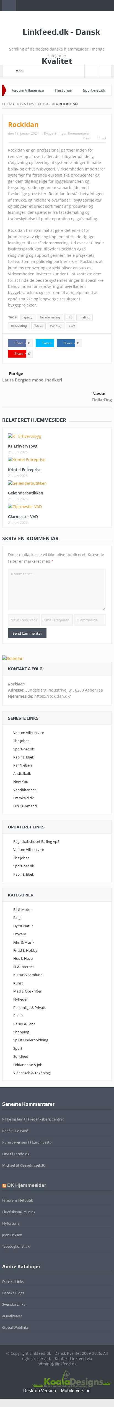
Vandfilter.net (24, 789)
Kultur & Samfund (28, 974)
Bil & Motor (22, 909)
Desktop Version (39, 1390)
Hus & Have (26, 104)
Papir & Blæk (23, 757)
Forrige (16, 373)
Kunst (18, 983)
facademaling (50, 317)
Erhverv (19, 933)
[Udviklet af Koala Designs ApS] (72, 1378)
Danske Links (13, 1281)
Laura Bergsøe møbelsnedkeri (32, 380)
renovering (19, 326)
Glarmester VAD (23, 516)
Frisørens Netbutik (17, 1200)
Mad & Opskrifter (27, 991)
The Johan (63, 90)
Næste (98, 393)
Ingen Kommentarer (74, 133)
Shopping (21, 1031)
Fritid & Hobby (25, 950)
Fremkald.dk (23, 797)
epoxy (28, 317)
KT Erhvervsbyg (22, 446)
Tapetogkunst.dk (16, 1246)
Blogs (17, 917)
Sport (17, 1048)
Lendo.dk (21, 1153)
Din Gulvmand (25, 805)
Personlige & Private (29, 1007)
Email (101, 138)
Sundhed (20, 1056)
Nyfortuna (10, 1223)
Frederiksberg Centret (46, 1119)
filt (70, 317)
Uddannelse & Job (27, 1064)
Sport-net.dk (94, 90)
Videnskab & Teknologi (32, 1072)
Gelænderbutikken (25, 493)
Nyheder (20, 999)
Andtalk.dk (22, 773)
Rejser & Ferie (24, 1023)
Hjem (7, 104)
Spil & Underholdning (30, 1039)
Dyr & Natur (23, 925)
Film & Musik (23, 942)
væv (72, 326)
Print (86, 138)
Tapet (38, 326)
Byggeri (47, 104)
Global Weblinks (15, 1327)
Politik (18, 1015)
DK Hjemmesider (26, 1185)
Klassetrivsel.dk (32, 1165)
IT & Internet (23, 966)
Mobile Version (75, 1390)
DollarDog (102, 399)
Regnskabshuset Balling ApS (36, 841)
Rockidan (23, 124)
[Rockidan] (13, 658)
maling (84, 317)
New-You (20, 781)
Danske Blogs (13, 1292)
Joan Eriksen (12, 1234)
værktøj (55, 326)
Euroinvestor (42, 1142)
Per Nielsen (22, 765)
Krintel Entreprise (25, 469)
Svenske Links (13, 1304)
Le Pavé (21, 1130)
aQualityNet (12, 1315)
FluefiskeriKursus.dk (18, 1211)
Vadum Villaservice (28, 90)
